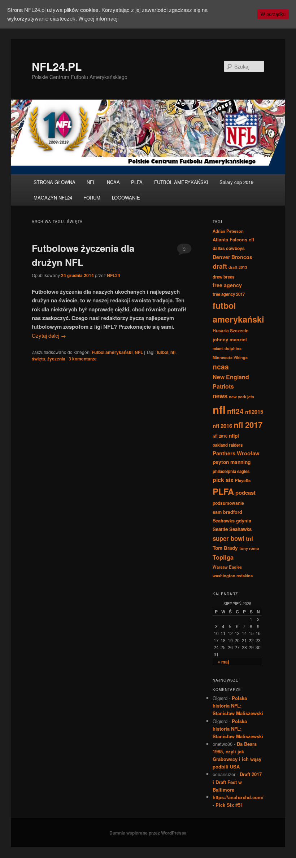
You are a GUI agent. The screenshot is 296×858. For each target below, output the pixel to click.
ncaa (221, 367)
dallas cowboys (229, 248)
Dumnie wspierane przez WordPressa (148, 832)
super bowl (228, 538)
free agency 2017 (229, 294)
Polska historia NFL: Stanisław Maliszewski (238, 706)
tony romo (249, 548)
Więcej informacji (98, 18)
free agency (227, 285)
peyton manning (232, 461)
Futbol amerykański (112, 352)
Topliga (223, 557)
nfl (172, 352)
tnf (249, 538)
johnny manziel (230, 339)
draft (220, 266)
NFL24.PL (57, 66)
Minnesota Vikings (230, 357)
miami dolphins (227, 348)
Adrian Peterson (228, 231)
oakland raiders (228, 445)
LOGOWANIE (126, 197)
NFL (91, 182)
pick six (223, 480)
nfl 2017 (248, 424)
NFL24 (113, 275)
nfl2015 (254, 412)
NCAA (113, 182)
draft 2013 (237, 267)
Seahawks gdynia (232, 520)
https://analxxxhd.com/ (238, 797)
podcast (245, 492)
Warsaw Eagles (227, 567)
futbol (162, 352)
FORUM (91, 197)
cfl (251, 239)
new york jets (241, 396)
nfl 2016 (222, 426)
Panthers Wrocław (236, 453)
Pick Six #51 (229, 804)
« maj (223, 661)
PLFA (137, 182)
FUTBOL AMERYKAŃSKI (181, 182)
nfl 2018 (220, 436)
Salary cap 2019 (236, 182)
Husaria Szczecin (230, 330)
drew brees (223, 277)
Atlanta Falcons (230, 239)
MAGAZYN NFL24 (53, 197)
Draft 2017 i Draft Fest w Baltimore (237, 782)
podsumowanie (228, 503)
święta (38, 358)
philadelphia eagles (231, 471)
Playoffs (243, 480)
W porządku (273, 14)
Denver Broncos (232, 257)
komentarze (83, 358)
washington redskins (233, 575)
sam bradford (227, 512)
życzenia (56, 358)
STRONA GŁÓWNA (54, 182)
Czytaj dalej (49, 335)
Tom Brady (225, 547)
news (220, 395)
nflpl (234, 435)
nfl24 (235, 411)
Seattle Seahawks (232, 529)
